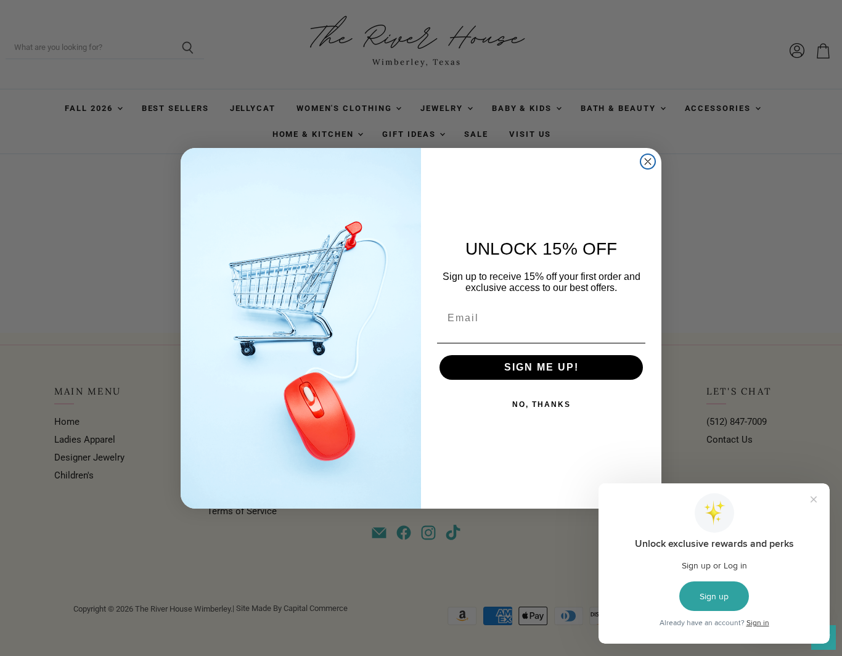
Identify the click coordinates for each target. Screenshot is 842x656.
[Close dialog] (647, 161)
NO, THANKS (541, 404)
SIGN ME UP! (541, 367)
